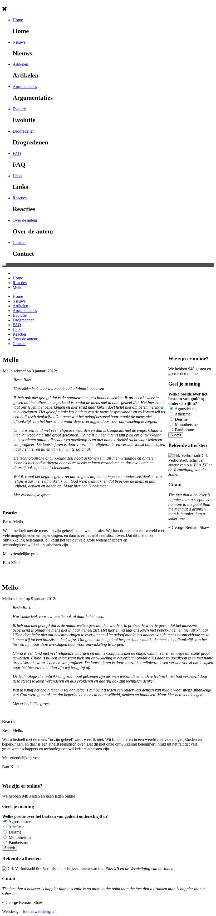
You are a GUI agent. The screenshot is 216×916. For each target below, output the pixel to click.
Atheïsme (182, 414)
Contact (19, 242)
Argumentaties (25, 86)
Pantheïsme (184, 430)
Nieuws (19, 42)
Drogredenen (24, 131)
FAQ (17, 153)
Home (18, 20)
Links (17, 176)
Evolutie (20, 109)
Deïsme (181, 419)
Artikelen (20, 64)
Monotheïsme (186, 424)
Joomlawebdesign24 (40, 911)
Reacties (20, 198)
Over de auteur (25, 220)
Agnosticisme (185, 409)
